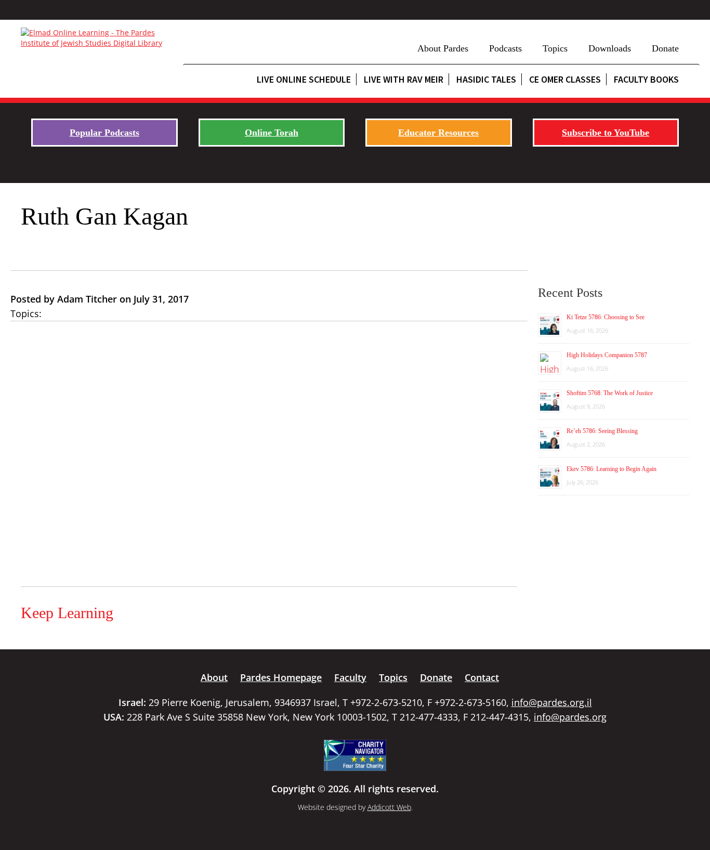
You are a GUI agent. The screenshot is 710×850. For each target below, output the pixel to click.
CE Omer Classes (565, 79)
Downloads (609, 48)
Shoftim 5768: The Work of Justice (610, 393)
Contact (482, 677)
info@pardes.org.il (551, 702)
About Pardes (442, 48)
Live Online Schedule (304, 79)
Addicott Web (389, 807)
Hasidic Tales (486, 79)
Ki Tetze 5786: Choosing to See (606, 317)
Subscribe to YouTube (605, 132)
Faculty (350, 677)
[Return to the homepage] (97, 38)
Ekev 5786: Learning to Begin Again (611, 469)
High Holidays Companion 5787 (607, 355)
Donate (665, 48)
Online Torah (271, 132)
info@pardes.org (570, 717)
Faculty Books (646, 79)
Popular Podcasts (104, 132)
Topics (555, 48)
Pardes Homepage (281, 677)
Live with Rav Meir (403, 79)
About (214, 677)
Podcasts (505, 48)
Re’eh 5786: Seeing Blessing (602, 431)
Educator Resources (438, 132)
